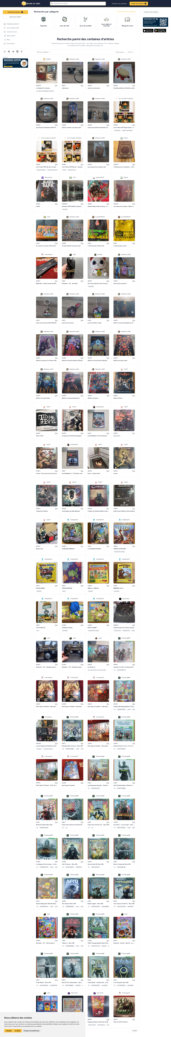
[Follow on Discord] (17, 51)
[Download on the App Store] (148, 30)
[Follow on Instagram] (4, 51)
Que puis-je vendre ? (15, 17)
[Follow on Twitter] (13, 51)
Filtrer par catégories (43, 52)
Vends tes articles (137, 4)
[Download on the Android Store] (160, 30)
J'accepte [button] (8, 1030)
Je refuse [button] (17, 1030)
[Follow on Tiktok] (21, 51)
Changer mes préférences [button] (31, 1030)
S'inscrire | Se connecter (119, 4)
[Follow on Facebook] (8, 51)
